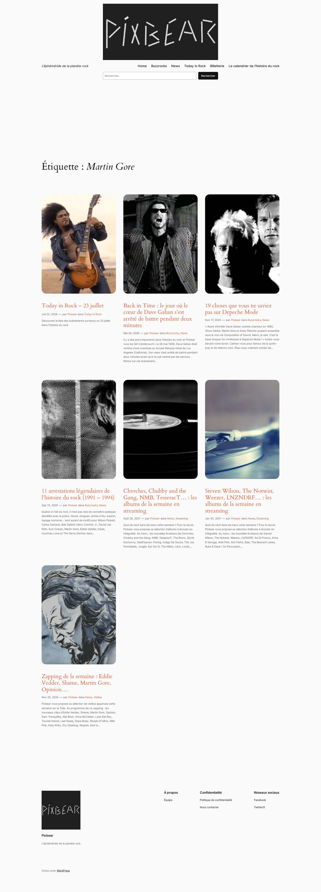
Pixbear (72, 314)
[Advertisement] (160, 113)
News (184, 333)
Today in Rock (93, 314)
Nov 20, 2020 (50, 697)
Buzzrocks (172, 333)
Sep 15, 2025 (50, 505)
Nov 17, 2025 (213, 319)
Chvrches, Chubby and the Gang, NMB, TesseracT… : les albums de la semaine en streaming (160, 501)
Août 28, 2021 (131, 518)
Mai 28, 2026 (131, 333)
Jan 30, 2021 (213, 518)
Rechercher (208, 75)
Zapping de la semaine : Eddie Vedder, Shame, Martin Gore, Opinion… (77, 683)
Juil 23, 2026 (49, 314)
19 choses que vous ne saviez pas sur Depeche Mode (238, 309)
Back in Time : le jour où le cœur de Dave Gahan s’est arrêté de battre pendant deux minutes (157, 316)
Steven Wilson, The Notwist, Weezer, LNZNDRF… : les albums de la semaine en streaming (239, 501)
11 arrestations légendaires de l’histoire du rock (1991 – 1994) (78, 494)
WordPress (63, 870)
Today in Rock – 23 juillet (72, 306)
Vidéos (98, 697)
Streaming (182, 518)
